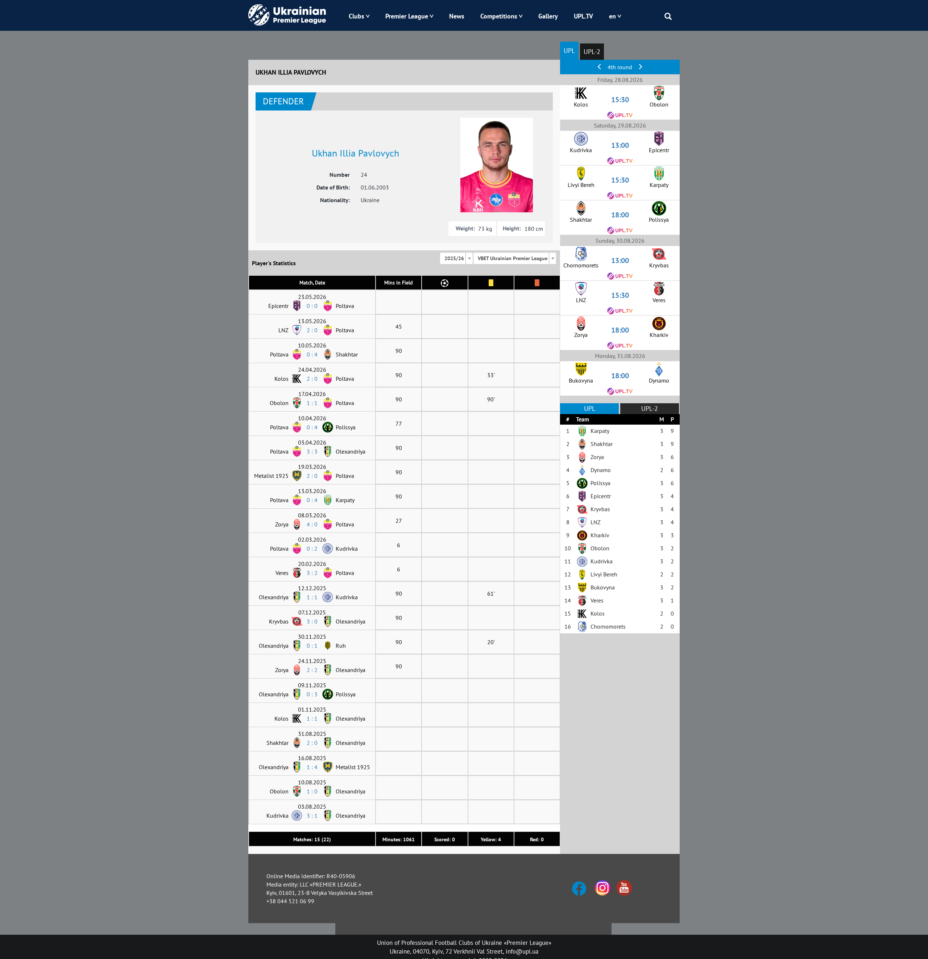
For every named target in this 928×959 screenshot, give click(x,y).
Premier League (406, 16)
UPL (569, 50)
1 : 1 (312, 402)
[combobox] (456, 258)
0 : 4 (312, 354)
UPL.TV (583, 16)
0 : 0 (312, 305)
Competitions (498, 16)
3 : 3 (312, 451)
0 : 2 (312, 548)
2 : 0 (312, 330)
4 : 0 (312, 524)
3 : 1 (312, 815)
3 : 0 (312, 621)
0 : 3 (312, 694)
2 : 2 (312, 670)
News (456, 16)
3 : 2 (312, 572)
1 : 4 (312, 767)
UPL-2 (592, 51)
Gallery (548, 16)
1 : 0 (312, 791)
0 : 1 (312, 645)
